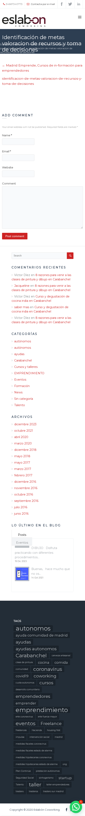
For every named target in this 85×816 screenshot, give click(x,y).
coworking (45, 675)
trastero (20, 791)
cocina (43, 662)
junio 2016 (21, 513)
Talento (19, 405)
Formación (22, 386)
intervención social (40, 737)
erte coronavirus (24, 716)
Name (7, 135)
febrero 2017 (23, 475)
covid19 (22, 676)
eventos (25, 723)
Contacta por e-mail (43, 4)
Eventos (20, 379)
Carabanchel (23, 360)
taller (35, 784)
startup (65, 778)
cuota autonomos (25, 682)
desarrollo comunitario (28, 689)
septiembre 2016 (26, 501)
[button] (76, 807)
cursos (46, 682)
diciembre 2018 (25, 450)
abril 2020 (21, 437)
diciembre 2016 (25, 482)
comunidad (22, 669)
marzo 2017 (22, 469)
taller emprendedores (57, 784)
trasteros (33, 791)
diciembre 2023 (25, 424)
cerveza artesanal (61, 655)
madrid (59, 737)
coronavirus (47, 669)
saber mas (21, 307)
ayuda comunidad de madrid (42, 635)
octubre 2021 (23, 430)
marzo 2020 (23, 443)
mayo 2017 (22, 462)
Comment (9, 183)
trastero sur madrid (53, 791)
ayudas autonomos (36, 648)
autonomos (33, 628)
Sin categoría (23, 399)
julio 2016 (20, 507)
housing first (53, 730)
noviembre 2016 (25, 488)
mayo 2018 (22, 456)
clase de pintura (24, 662)
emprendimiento (42, 710)
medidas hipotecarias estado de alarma (37, 764)
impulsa (20, 737)
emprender (26, 703)
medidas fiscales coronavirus (31, 744)
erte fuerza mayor (47, 716)
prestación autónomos (48, 771)
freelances (21, 730)
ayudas (19, 354)
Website (7, 167)
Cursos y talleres (26, 367)
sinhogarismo (46, 777)
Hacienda (37, 730)
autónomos (22, 341)
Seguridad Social (25, 777)
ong (65, 764)
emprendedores (33, 696)
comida (61, 662)
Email (6, 151)
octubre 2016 (23, 494)
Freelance (51, 723)
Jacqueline (22, 286)
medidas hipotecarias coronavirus (34, 757)
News (18, 392)
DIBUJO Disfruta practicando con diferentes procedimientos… (36, 552)
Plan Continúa (23, 771)
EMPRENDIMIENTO (29, 373)
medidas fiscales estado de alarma (34, 750)
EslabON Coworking (12, 44)
